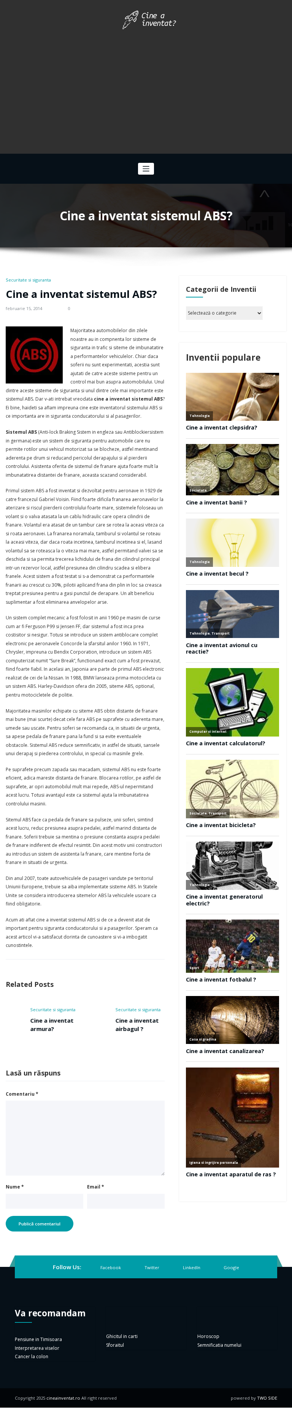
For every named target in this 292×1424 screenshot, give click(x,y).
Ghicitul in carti (122, 1336)
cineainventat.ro (63, 1398)
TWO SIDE (267, 1398)
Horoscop (208, 1336)
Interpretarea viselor (37, 1348)
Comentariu (22, 1094)
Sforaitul (115, 1345)
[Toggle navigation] (146, 169)
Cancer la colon (31, 1356)
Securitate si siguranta (28, 280)
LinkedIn (191, 1267)
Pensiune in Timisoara (38, 1339)
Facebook (110, 1267)
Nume (15, 1187)
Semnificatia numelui (219, 1345)
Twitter (151, 1267)
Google (231, 1267)
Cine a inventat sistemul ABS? (81, 294)
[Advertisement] (146, 89)
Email (95, 1187)
